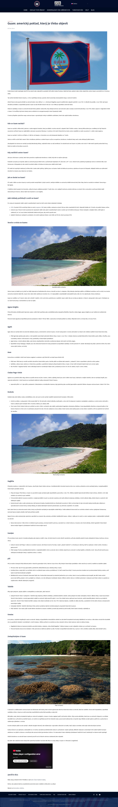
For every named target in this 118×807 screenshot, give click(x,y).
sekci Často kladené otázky (38, 780)
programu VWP (39, 207)
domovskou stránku (18, 788)
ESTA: (12, 207)
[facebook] (94, 794)
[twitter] (96, 794)
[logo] (37, 1)
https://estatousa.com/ (35, 800)
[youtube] (99, 794)
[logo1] (59, 1)
